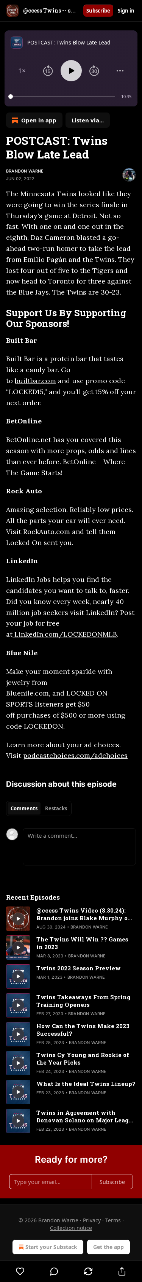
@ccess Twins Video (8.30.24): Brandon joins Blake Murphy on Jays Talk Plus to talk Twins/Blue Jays (84, 914)
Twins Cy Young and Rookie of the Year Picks (82, 1058)
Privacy (92, 1220)
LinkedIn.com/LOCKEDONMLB (64, 634)
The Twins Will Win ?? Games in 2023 (82, 943)
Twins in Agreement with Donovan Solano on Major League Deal (86, 1116)
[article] (71, 918)
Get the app (108, 1246)
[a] (18, 919)
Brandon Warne (25, 171)
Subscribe (98, 10)
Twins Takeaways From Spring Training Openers (83, 1000)
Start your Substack (51, 1246)
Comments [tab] (24, 808)
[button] (22, 70)
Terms (113, 1220)
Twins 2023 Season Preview (78, 968)
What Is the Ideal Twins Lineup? (86, 1083)
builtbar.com (35, 380)
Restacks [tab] (56, 808)
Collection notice (71, 1227)
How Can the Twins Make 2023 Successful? (83, 1029)
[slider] (63, 96)
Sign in (126, 10)
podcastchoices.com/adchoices (75, 755)
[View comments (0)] (54, 1271)
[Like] (20, 1271)
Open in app (38, 120)
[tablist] (39, 808)
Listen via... (88, 120)
